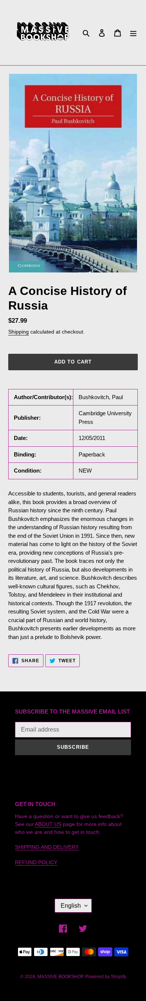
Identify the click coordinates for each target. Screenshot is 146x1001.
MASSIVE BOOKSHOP (60, 976)
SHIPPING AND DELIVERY (47, 847)
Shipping (18, 332)
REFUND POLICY (36, 862)
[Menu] (133, 33)
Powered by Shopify (105, 976)
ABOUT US (48, 824)
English (71, 905)
